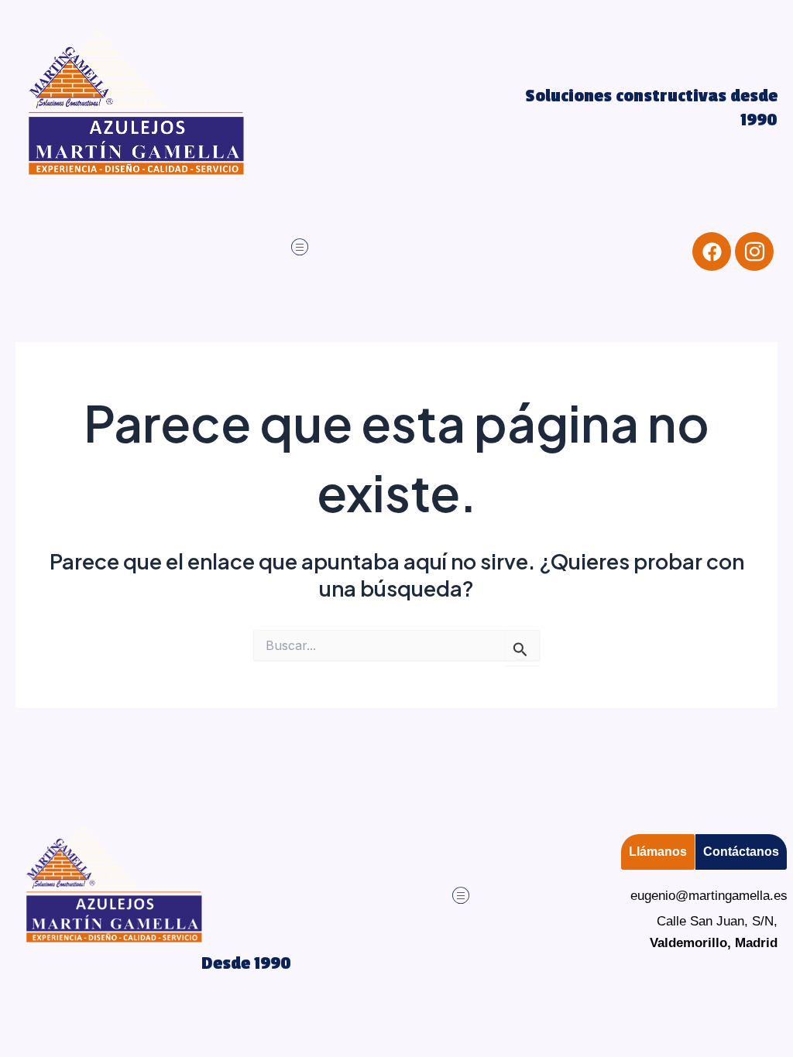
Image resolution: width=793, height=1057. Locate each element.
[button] (299, 247)
